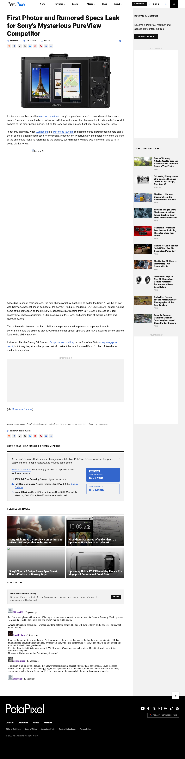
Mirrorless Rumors (63, 131)
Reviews (59, 4)
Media (90, 4)
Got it (116, 597)
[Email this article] (46, 46)
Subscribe (139, 4)
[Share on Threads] (25, 46)
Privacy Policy (85, 729)
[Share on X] (20, 46)
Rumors (28, 431)
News (42, 4)
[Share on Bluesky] (30, 46)
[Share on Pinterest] (41, 46)
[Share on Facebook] (14, 46)
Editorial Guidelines (13, 729)
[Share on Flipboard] (35, 46)
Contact (9, 722)
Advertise (23, 722)
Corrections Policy (48, 729)
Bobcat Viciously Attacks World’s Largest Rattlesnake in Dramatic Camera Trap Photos (166, 162)
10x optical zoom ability (61, 342)
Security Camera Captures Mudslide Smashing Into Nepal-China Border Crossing (165, 319)
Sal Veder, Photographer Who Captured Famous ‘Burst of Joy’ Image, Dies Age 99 (166, 180)
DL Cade (47, 41)
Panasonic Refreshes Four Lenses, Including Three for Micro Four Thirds (165, 231)
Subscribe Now (146, 36)
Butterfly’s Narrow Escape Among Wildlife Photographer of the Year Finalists (165, 301)
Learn (75, 4)
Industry (14, 41)
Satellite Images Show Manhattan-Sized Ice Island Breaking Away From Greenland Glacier (165, 213)
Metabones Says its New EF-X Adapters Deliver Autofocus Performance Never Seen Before (163, 281)
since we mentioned (49, 116)
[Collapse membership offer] (119, 458)
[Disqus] (65, 643)
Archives (48, 722)
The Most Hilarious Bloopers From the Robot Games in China (165, 197)
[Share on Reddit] (9, 46)
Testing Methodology (67, 729)
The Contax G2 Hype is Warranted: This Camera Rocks (165, 264)
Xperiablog (42, 131)
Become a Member (21, 469)
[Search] (174, 4)
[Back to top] (175, 695)
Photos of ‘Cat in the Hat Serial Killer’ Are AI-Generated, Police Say (166, 248)
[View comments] (121, 41)
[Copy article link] (51, 46)
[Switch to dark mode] (166, 4)
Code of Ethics (31, 729)
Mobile (21, 431)
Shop (104, 4)
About (117, 4)
